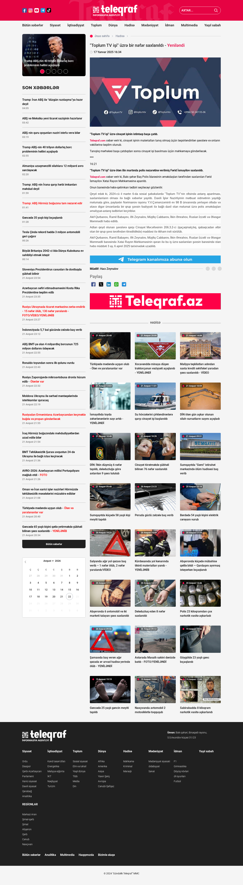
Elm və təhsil (79, 766)
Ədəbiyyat (154, 766)
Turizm (51, 786)
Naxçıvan (27, 844)
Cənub (25, 839)
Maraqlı (127, 771)
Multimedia (189, 25)
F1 (175, 761)
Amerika (102, 766)
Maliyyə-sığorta (55, 771)
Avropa (102, 781)
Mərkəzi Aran (29, 814)
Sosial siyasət (80, 761)
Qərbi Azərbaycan (32, 771)
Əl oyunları (180, 776)
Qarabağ (27, 791)
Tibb (75, 776)
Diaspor (26, 766)
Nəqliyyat (52, 781)
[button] (42, 71)
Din (74, 786)
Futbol (177, 781)
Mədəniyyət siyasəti (159, 761)
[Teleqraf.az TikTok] (49, 10)
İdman (169, 25)
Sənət (152, 771)
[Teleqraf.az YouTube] (36, 10)
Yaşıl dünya (79, 771)
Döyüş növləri (181, 771)
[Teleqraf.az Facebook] (24, 10)
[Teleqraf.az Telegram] (43, 10)
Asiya (101, 771)
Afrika (101, 761)
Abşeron (26, 829)
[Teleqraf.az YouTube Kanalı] (155, 301)
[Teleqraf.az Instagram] (30, 10)
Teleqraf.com (97, 140)
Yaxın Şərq (104, 776)
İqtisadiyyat (75, 25)
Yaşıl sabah (212, 25)
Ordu (25, 761)
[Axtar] (216, 10)
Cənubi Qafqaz (106, 786)
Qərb (24, 834)
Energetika (53, 766)
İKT (49, 776)
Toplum (96, 25)
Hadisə (130, 25)
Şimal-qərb (28, 819)
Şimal (25, 824)
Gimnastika (180, 766)
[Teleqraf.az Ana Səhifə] (115, 10)
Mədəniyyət (149, 25)
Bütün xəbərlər (32, 25)
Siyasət (55, 25)
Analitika (27, 796)
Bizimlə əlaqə (106, 855)
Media (76, 781)
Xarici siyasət (29, 781)
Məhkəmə (128, 761)
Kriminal (127, 766)
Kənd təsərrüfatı (56, 761)
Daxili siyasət (29, 786)
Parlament (28, 776)
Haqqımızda (86, 855)
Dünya (113, 25)
